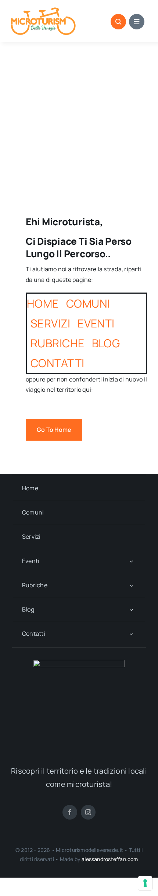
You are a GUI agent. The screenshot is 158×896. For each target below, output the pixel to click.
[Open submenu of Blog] (131, 609)
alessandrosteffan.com (110, 859)
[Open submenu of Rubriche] (131, 585)
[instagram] (88, 812)
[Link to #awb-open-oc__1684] (136, 21)
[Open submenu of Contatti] (131, 634)
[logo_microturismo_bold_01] (43, 10)
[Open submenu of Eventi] (131, 561)
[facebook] (69, 812)
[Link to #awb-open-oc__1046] (118, 21)
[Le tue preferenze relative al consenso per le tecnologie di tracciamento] (145, 883)
